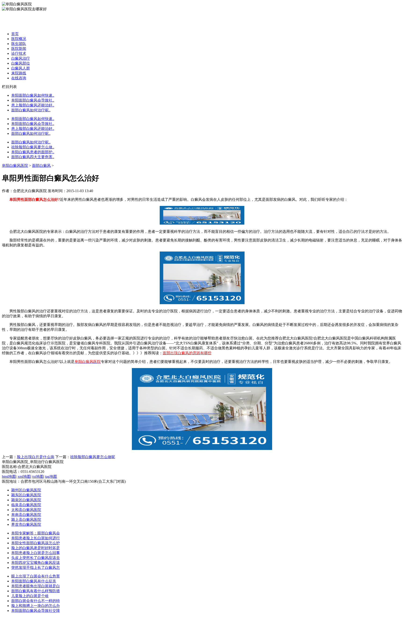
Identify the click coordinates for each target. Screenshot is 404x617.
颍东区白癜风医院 (26, 495)
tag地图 (51, 476)
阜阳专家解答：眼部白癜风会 (35, 533)
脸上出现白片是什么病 (35, 457)
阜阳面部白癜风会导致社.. (32, 100)
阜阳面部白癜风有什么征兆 (33, 581)
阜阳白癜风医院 (15, 166)
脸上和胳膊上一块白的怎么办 (35, 606)
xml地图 (24, 476)
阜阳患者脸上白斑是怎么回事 (35, 553)
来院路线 (18, 73)
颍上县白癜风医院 (26, 520)
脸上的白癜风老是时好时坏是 (35, 548)
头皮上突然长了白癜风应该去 (35, 558)
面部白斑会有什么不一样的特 (35, 601)
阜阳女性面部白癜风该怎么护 (35, 543)
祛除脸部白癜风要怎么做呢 (92, 457)
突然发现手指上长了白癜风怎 (35, 568)
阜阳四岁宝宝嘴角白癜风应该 (35, 563)
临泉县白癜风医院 (26, 505)
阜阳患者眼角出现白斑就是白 (35, 586)
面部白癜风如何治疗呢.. (30, 110)
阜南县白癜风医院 (26, 515)
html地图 (9, 476)
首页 (15, 34)
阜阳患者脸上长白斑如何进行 (35, 538)
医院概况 (18, 39)
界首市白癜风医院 (26, 524)
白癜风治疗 (20, 58)
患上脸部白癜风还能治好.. (32, 105)
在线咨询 (18, 78)
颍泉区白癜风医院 (26, 500)
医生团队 (18, 44)
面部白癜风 (41, 166)
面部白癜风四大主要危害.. (32, 157)
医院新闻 (18, 49)
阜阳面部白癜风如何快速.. (32, 95)
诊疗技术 (18, 53)
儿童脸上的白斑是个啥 (30, 596)
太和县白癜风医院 (26, 510)
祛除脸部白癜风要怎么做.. (32, 147)
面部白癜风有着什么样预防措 (35, 591)
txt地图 (37, 476)
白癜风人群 (20, 68)
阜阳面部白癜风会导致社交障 (35, 611)
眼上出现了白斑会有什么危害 (35, 576)
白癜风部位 (20, 63)
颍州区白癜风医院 (26, 490)
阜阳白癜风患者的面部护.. (32, 152)
